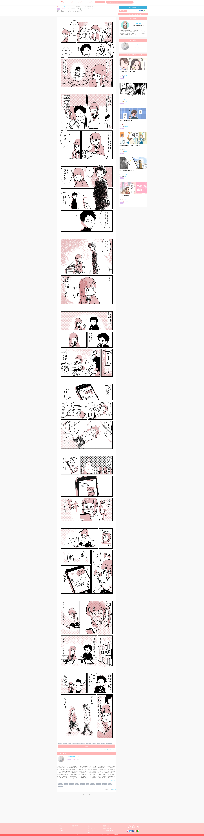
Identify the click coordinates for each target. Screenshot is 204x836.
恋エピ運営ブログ (91, 832)
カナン (125, 101)
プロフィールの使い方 (108, 830)
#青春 (79, 743)
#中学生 (83, 743)
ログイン (145, 2)
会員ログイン (75, 827)
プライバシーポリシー (92, 828)
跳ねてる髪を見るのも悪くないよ (127, 170)
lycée (125, 76)
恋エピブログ (90, 830)
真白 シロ (125, 149)
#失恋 (99, 743)
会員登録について (107, 828)
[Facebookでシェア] (142, 10)
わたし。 (126, 151)
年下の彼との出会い (73, 756)
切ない (69, 759)
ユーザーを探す (79, 2)
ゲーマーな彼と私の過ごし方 (126, 120)
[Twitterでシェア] (140, 10)
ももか (94, 8)
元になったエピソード (133, 7)
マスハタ (125, 75)
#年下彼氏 (94, 743)
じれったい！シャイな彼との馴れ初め (128, 96)
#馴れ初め (71, 784)
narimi (124, 124)
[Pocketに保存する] (136, 831)
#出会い (60, 786)
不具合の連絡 (106, 827)
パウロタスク (71, 6)
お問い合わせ (106, 825)
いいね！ (123, 10)
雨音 (125, 176)
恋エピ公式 (126, 201)
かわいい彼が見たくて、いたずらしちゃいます (130, 145)
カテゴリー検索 (100, 2)
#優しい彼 (74, 743)
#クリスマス (109, 743)
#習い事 (103, 743)
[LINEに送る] (144, 10)
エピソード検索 (60, 830)
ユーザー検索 (59, 828)
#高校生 (65, 743)
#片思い (60, 743)
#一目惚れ (88, 743)
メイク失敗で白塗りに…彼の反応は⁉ (127, 71)
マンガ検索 (59, 825)
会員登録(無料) (75, 825)
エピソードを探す (89, 2)
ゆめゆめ (126, 126)
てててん (125, 174)
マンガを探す (71, 2)
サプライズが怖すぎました (125, 195)
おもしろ (121, 78)
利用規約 (89, 827)
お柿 (124, 99)
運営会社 (89, 825)
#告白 (69, 743)
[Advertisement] (71, 808)
